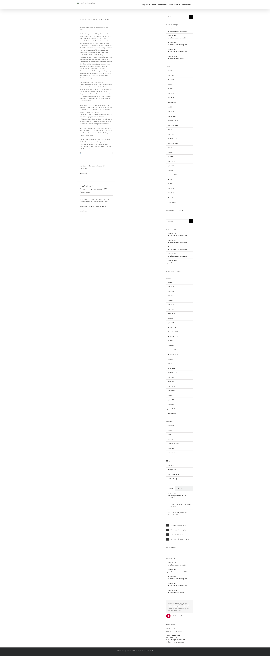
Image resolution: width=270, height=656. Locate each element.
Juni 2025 (170, 84)
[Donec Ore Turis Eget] (166, 551)
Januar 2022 (171, 157)
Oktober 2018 (172, 202)
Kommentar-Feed (173, 474)
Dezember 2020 (172, 175)
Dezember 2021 (172, 161)
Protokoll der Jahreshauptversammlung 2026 (178, 495)
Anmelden (171, 465)
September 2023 (173, 125)
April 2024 (171, 111)
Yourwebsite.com (178, 642)
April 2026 (171, 75)
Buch (169, 435)
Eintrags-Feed (172, 470)
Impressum (141, 651)
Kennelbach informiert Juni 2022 (94, 19)
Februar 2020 (172, 179)
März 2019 (171, 193)
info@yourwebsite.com (178, 640)
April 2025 (171, 93)
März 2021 (171, 170)
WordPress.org (172, 479)
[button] (179, 525)
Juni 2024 (170, 107)
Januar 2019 (171, 197)
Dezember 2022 (172, 139)
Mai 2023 (170, 130)
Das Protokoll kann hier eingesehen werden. (93, 206)
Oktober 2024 (172, 102)
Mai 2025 (170, 89)
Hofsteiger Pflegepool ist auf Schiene (179, 504)
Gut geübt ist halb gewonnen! (177, 513)
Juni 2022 (170, 148)
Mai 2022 (170, 152)
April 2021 (171, 166)
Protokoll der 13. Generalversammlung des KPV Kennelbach (93, 189)
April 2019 (171, 188)
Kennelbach (171, 439)
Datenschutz (149, 651)
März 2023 (171, 134)
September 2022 (173, 143)
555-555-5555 (176, 635)
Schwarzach (171, 453)
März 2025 (171, 98)
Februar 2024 (172, 116)
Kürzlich (180, 488)
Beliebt (171, 488)
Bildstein (170, 430)
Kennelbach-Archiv (173, 444)
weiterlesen (83, 173)
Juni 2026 (170, 71)
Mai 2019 (170, 184)
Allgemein (171, 426)
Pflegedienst (171, 448)
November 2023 (173, 120)
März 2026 (171, 80)
